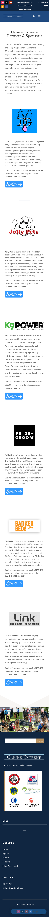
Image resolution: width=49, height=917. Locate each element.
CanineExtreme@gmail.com (13, 888)
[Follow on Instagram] (2, 2)
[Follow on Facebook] (6, 6)
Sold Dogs (6, 862)
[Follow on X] (6, 2)
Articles (5, 849)
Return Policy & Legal (10, 866)
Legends (6, 853)
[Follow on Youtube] (10, 2)
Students (6, 858)
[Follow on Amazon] (2, 6)
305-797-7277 (7, 884)
